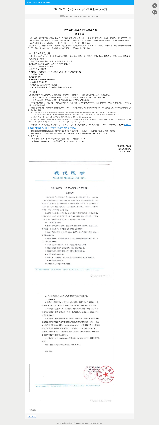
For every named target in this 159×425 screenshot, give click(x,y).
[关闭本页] (154, 7)
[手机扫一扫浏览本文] (154, 14)
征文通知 (32, 416)
